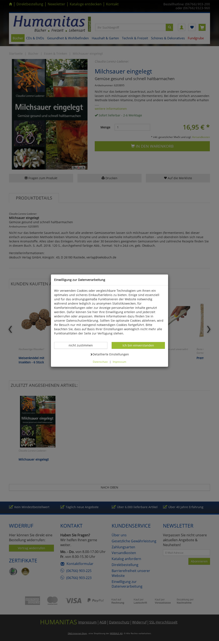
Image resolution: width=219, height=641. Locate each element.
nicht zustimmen (83, 345)
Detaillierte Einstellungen (110, 354)
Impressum (119, 361)
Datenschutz (100, 361)
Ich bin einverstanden (138, 345)
